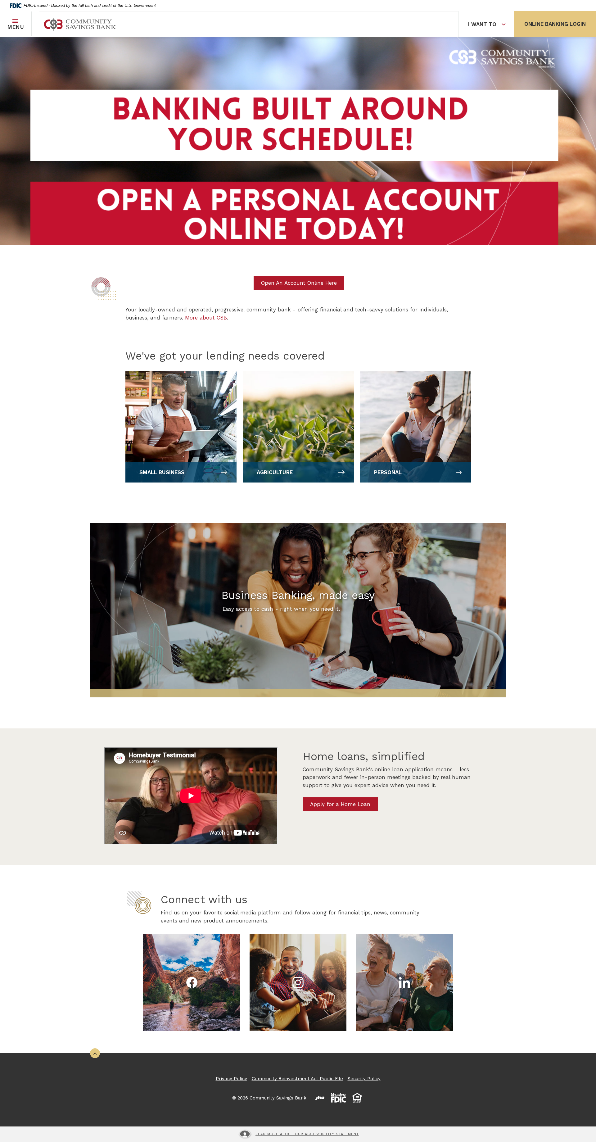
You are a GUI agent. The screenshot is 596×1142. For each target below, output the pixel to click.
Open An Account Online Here (299, 283)
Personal (388, 472)
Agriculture (275, 472)
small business (161, 472)
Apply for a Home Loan (340, 804)
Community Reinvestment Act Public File (297, 1078)
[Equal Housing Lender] (357, 1098)
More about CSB (206, 318)
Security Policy (364, 1078)
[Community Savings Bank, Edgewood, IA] (80, 24)
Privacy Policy (231, 1078)
